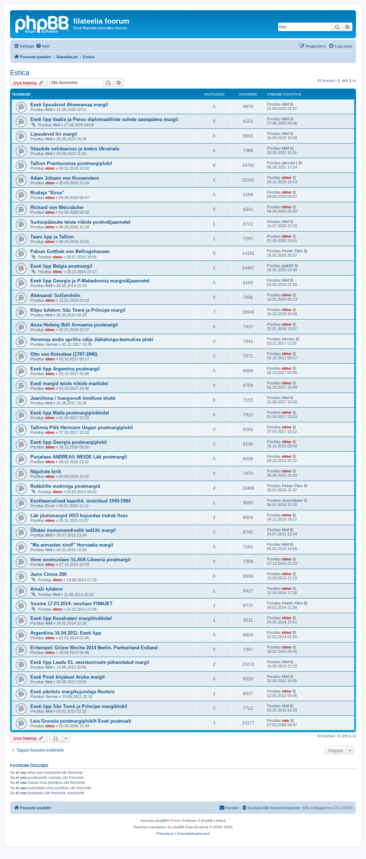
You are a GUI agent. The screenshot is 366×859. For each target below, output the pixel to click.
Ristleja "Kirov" (47, 192)
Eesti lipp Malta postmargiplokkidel (69, 413)
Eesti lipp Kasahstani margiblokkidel (71, 618)
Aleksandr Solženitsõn (55, 295)
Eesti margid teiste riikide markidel (69, 383)
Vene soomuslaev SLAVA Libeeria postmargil (80, 559)
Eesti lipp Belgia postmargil (61, 266)
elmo (50, 168)
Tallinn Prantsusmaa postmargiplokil (71, 163)
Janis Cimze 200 (48, 574)
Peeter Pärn (292, 251)
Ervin (49, 506)
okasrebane (292, 500)
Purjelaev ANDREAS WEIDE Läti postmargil (78, 457)
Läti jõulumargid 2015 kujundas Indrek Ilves (79, 515)
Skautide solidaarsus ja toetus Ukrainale (74, 148)
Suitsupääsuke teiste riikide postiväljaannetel (80, 222)
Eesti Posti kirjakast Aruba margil (67, 677)
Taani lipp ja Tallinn (52, 236)
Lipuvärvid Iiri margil (53, 134)
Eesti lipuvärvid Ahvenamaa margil (69, 104)
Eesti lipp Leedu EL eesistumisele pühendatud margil (89, 662)
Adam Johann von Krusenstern (64, 178)
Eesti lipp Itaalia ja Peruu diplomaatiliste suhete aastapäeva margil (104, 119)
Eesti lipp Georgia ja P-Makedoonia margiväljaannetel (89, 280)
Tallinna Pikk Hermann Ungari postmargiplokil (81, 427)
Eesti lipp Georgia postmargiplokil (68, 442)
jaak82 (287, 265)
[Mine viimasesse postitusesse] (292, 104)
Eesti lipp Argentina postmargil (65, 369)
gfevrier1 (289, 163)
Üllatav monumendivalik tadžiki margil (73, 530)
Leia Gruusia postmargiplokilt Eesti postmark (80, 721)
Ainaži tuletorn (46, 589)
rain (285, 720)
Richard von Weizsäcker (57, 207)
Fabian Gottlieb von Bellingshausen (70, 251)
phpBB (161, 820)
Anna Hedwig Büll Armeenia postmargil (74, 324)
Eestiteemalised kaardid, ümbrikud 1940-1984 (80, 501)
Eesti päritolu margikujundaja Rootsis (72, 691)
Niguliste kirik (45, 471)
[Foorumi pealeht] (42, 23)
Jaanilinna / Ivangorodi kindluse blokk (72, 398)
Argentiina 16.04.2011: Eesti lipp (65, 633)
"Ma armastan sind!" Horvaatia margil (71, 545)
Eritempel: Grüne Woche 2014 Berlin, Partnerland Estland (94, 647)
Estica (19, 73)
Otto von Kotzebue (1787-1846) (63, 354)
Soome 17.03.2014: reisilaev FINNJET (71, 603)
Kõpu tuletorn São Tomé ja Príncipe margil (77, 310)
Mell (48, 109)
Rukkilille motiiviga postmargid (65, 486)
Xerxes (51, 344)
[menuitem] (43, 46)
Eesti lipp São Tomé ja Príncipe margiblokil (78, 706)
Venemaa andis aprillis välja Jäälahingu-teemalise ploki (91, 339)
